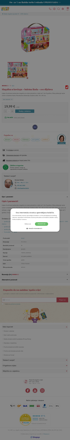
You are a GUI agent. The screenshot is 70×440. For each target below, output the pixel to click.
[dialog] (35, 220)
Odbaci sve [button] (28, 224)
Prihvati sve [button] (41, 224)
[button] (35, 228)
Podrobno (24, 219)
